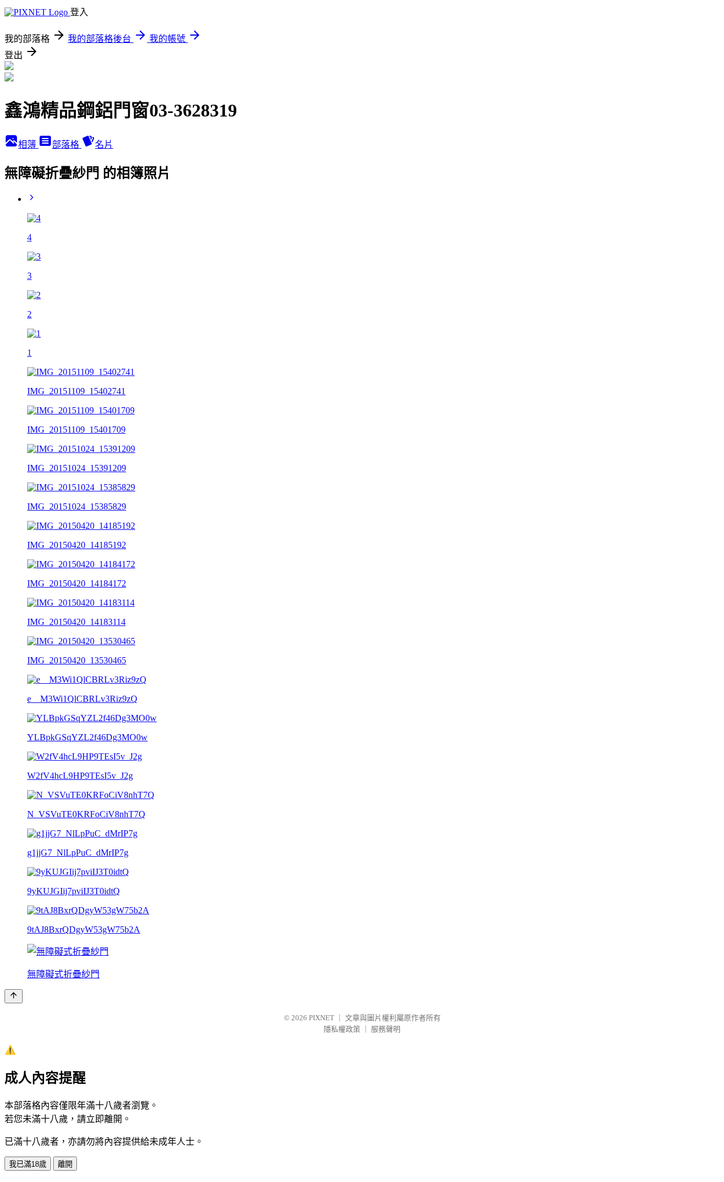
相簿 (28, 144)
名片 (104, 144)
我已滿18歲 (27, 1164)
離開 (65, 1164)
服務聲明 (385, 1029)
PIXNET (321, 1017)
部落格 (66, 144)
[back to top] (14, 996)
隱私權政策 (342, 1029)
